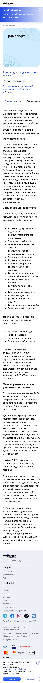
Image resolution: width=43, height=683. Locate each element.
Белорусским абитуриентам (15, 611)
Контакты (7, 604)
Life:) (5, 600)
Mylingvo (6, 597)
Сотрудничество (10, 607)
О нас (5, 587)
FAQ (4, 578)
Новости (6, 590)
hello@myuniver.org (11, 640)
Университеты (9, 575)
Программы (9, 25)
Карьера (6, 593)
